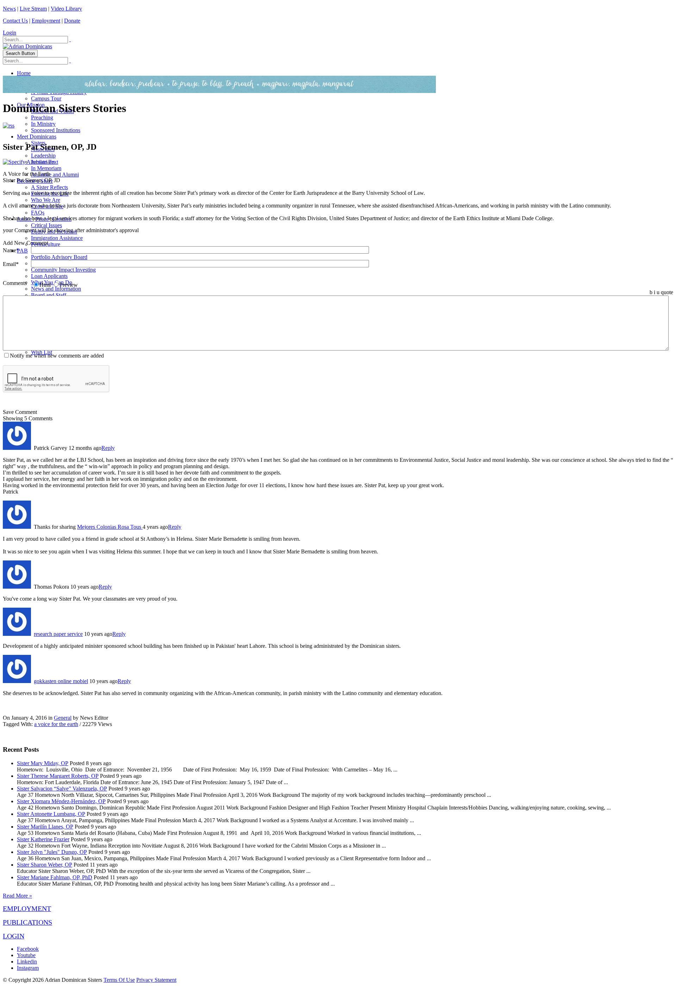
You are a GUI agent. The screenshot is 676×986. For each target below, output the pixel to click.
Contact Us (15, 21)
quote (667, 292)
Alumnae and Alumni (55, 175)
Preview (69, 285)
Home (24, 73)
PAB (22, 251)
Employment (46, 21)
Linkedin (27, 962)
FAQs (37, 213)
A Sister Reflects (49, 187)
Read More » (17, 896)
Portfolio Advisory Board (59, 257)
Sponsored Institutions (55, 130)
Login (9, 33)
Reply (108, 448)
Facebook (28, 949)
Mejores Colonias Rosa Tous (110, 527)
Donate (72, 21)
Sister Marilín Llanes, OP (45, 827)
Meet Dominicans (36, 136)
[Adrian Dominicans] (27, 46)
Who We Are (45, 200)
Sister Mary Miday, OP (42, 763)
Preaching (42, 117)
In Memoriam (46, 168)
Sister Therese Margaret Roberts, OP (58, 776)
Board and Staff (48, 295)
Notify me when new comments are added (57, 356)
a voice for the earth (56, 724)
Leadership (43, 156)
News (9, 9)
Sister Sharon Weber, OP (44, 865)
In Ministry (43, 124)
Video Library (66, 9)
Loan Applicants (49, 276)
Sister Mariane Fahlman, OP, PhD (54, 877)
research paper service (58, 634)
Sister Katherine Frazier (43, 839)
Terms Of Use (119, 980)
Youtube (26, 955)
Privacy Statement (156, 980)
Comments (15, 283)
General (62, 718)
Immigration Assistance (57, 238)
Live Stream (33, 9)
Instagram (28, 968)
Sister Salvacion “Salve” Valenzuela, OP (62, 789)
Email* (11, 264)
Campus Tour (46, 98)
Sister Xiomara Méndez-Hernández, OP (61, 801)
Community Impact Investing (63, 270)
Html (45, 285)
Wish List (41, 352)
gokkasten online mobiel (61, 681)
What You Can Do (51, 282)
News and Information (56, 289)
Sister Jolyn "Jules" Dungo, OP (52, 852)
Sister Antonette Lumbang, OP (51, 814)
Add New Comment (25, 243)
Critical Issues (46, 225)
